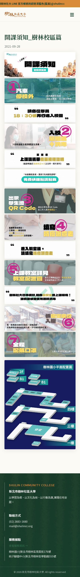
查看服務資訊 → (18, 545)
